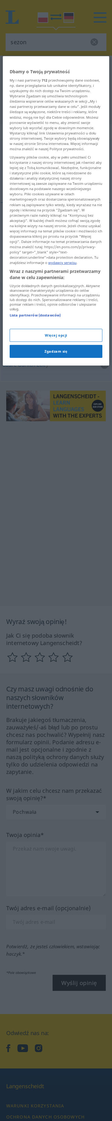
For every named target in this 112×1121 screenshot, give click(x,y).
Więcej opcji (56, 335)
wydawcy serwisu (62, 262)
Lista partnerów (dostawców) (35, 315)
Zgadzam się (55, 351)
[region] (56, 210)
